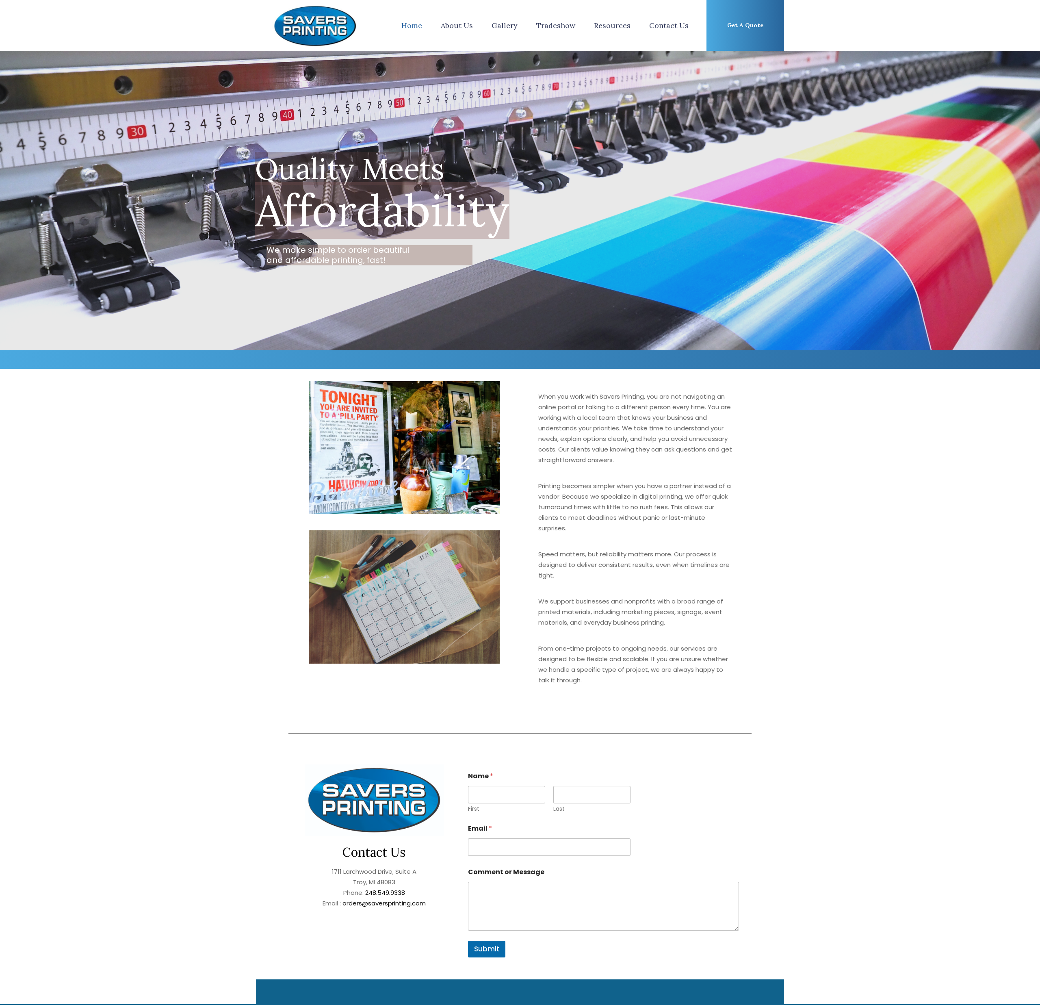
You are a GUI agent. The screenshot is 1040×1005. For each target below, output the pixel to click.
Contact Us (669, 25)
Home (411, 25)
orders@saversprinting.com (383, 903)
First (473, 808)
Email (480, 828)
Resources (612, 25)
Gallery (505, 25)
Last (559, 808)
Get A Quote (745, 25)
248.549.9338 (385, 892)
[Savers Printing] (315, 25)
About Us (457, 25)
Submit (486, 949)
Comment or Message (506, 872)
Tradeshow (555, 25)
